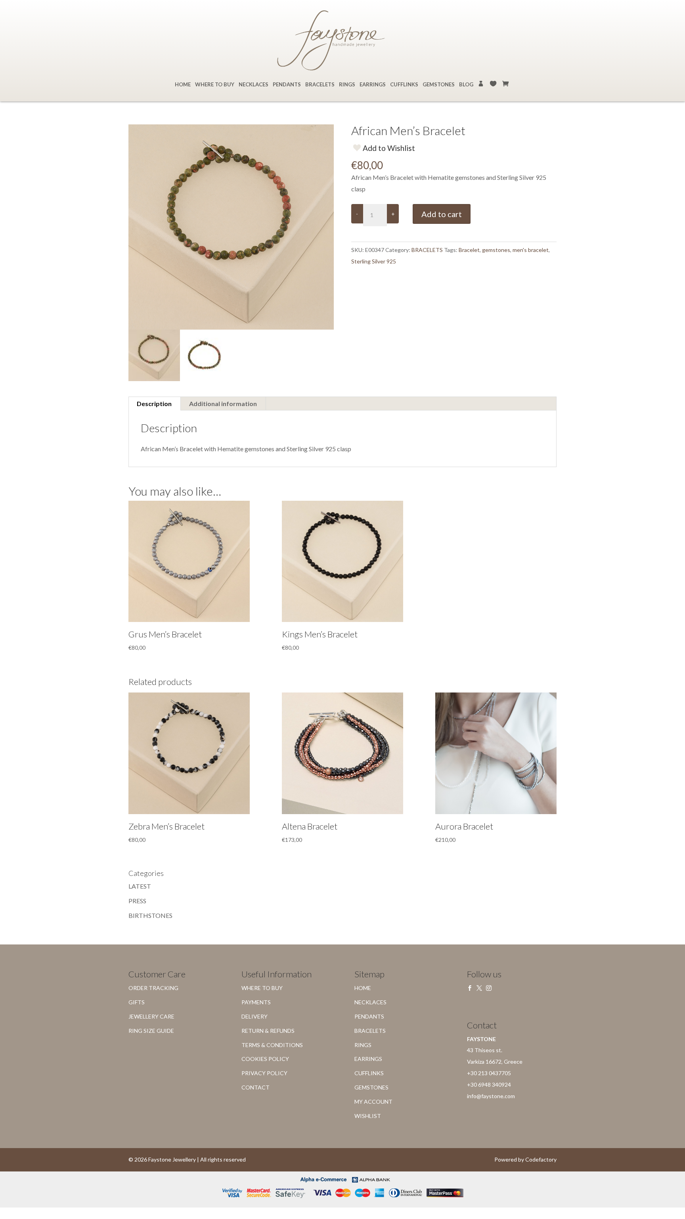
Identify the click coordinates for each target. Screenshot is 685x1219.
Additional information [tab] (223, 403)
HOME (183, 85)
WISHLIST (494, 83)
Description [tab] (154, 403)
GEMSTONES (439, 85)
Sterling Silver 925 (373, 261)
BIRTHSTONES (150, 915)
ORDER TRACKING (153, 987)
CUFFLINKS (404, 85)
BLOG (466, 85)
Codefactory (541, 1159)
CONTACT (255, 1087)
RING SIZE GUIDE (151, 1030)
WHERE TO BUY (214, 85)
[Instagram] (489, 988)
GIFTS (136, 1002)
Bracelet (469, 249)
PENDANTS (287, 85)
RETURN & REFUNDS (268, 1030)
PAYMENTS (256, 1002)
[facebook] (470, 988)
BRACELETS (320, 85)
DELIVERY (254, 1016)
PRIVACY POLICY (264, 1073)
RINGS (347, 85)
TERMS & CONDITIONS (272, 1045)
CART (506, 83)
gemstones (496, 249)
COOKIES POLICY (265, 1058)
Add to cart (441, 214)
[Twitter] (479, 988)
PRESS (137, 900)
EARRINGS (373, 85)
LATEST (139, 886)
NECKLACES (253, 85)
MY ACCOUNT (482, 83)
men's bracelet (531, 249)
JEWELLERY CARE (151, 1016)
